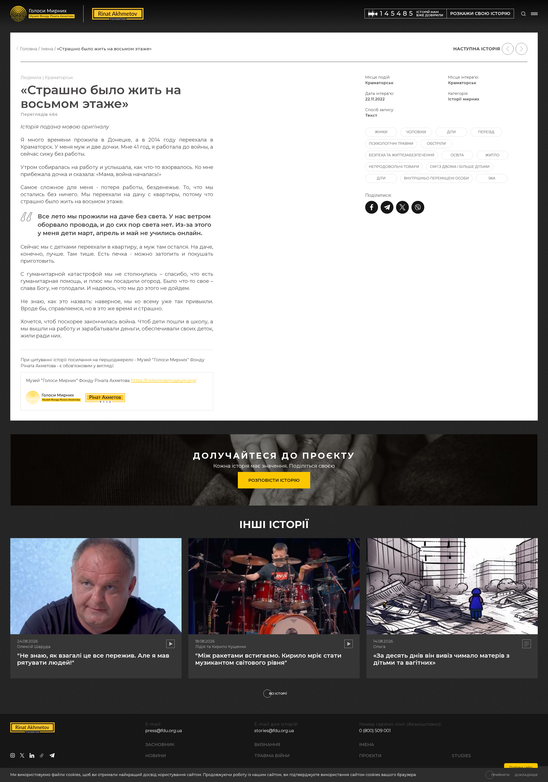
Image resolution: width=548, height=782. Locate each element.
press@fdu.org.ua (163, 730)
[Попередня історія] (508, 49)
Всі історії (278, 693)
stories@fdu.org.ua (274, 730)
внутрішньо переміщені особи (436, 178)
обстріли (436, 144)
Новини (155, 755)
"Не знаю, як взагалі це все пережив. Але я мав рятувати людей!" (93, 659)
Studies (461, 755)
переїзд (486, 132)
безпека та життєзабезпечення (401, 155)
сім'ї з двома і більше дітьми (460, 167)
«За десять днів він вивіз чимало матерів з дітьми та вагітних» (441, 659)
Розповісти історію (274, 480)
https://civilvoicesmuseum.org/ (163, 380)
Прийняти (500, 775)
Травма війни (272, 755)
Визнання (267, 744)
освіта (457, 155)
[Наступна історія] (521, 49)
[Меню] (534, 13)
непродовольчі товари (394, 167)
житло (492, 155)
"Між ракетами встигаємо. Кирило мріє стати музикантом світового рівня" (268, 659)
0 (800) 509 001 (375, 730)
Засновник (159, 744)
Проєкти (370, 755)
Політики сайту (521, 767)
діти (451, 132)
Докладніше (526, 775)
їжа (491, 178)
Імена (366, 744)
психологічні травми (391, 144)
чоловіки (416, 132)
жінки (381, 132)
